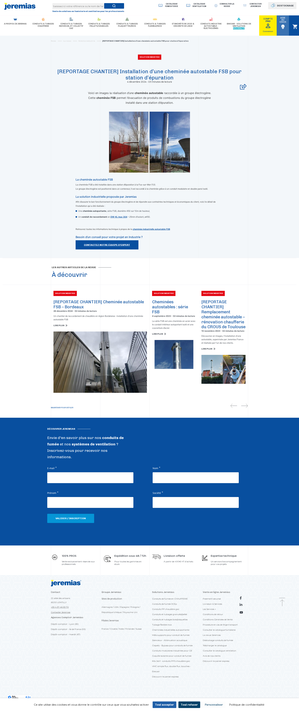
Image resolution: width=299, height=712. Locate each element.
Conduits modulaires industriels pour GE (172, 650)
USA (116, 607)
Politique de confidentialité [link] (246, 704)
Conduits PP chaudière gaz (165, 609)
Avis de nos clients (211, 656)
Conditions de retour (213, 614)
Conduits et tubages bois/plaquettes (170, 619)
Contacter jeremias (256, 5)
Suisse (139, 629)
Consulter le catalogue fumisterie (219, 630)
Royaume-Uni (130, 612)
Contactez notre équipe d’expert (107, 244)
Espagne (124, 607)
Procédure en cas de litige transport (220, 624)
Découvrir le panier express (165, 676)
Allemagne (107, 607)
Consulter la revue (227, 5)
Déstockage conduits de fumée (218, 640)
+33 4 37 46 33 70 (60, 607)
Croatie (113, 629)
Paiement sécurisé (212, 598)
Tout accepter (164, 704)
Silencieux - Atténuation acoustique (169, 640)
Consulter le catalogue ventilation (219, 650)
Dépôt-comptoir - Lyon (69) (65, 624)
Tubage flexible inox (162, 624)
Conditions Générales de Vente (218, 619)
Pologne (135, 607)
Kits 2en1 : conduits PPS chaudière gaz (171, 661)
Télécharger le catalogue (215, 645)
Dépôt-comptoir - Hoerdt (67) (65, 634)
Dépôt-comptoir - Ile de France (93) (68, 629)
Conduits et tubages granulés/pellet (169, 614)
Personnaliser (214, 704)
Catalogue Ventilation (199, 5)
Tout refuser (189, 704)
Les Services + (209, 609)
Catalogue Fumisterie (171, 5)
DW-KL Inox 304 (119, 217)
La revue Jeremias (212, 635)
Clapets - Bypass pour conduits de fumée (172, 645)
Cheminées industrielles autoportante (170, 630)
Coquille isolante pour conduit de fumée (171, 656)
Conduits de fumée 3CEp (164, 604)
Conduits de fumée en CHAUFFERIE (170, 598)
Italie (121, 629)
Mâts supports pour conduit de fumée (170, 635)
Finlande (129, 629)
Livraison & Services (212, 604)
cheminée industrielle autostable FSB (151, 229)
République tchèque (111, 612)
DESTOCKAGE (285, 5)
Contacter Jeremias (60, 612)
